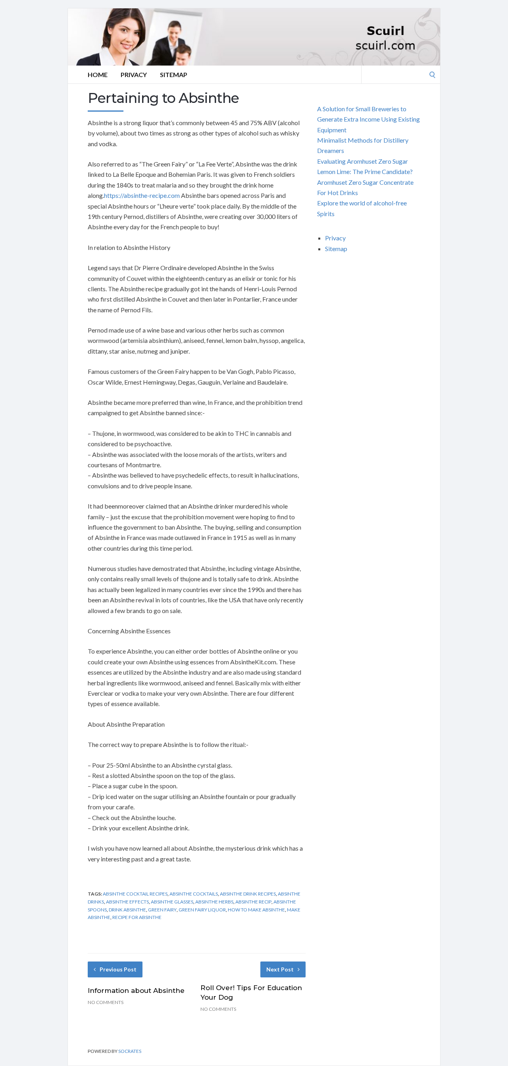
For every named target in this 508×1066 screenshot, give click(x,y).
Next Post (280, 969)
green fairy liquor (202, 910)
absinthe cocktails (193, 894)
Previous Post (118, 969)
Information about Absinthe (136, 990)
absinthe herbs (214, 902)
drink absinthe (127, 910)
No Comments (105, 1002)
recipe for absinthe (137, 917)
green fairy (162, 910)
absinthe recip (253, 902)
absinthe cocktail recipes (135, 894)
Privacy (134, 74)
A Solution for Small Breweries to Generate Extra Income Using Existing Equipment (368, 119)
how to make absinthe (256, 910)
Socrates (129, 1051)
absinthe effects (127, 902)
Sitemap (173, 74)
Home (98, 74)
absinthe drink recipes (248, 894)
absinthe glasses (172, 902)
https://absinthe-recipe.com (142, 195)
